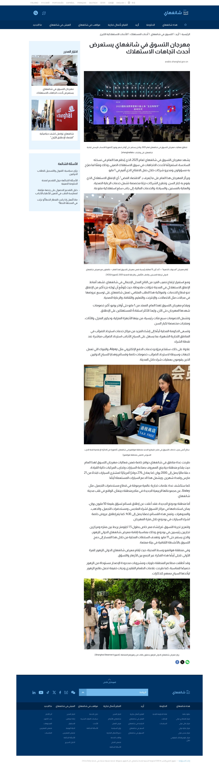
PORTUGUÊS (57, 3)
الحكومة (150, 24)
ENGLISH (120, 3)
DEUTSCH (93, 3)
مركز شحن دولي (184, 733)
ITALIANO (34, 3)
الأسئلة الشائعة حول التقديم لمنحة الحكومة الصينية (60, 182)
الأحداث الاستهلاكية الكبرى (114, 34)
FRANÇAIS (81, 3)
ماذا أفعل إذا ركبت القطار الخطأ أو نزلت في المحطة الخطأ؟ (57, 201)
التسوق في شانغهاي (162, 34)
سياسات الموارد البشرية (89, 719)
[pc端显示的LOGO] (176, 13)
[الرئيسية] (185, 24)
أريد (137, 24)
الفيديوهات (48, 723)
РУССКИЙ (45, 3)
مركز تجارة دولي (184, 728)
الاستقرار (72, 723)
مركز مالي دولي (184, 723)
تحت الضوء (48, 719)
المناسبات (48, 733)
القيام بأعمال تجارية (118, 24)
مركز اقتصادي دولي (183, 719)
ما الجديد (37, 24)
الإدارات (164, 719)
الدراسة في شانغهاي (136, 723)
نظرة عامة (186, 714)
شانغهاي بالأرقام (114, 719)
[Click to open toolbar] (44, 13)
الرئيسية (185, 34)
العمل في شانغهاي (136, 719)
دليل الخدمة (93, 714)
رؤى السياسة (116, 728)
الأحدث (95, 723)
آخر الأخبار (48, 714)
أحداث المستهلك (139, 34)
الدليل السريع (70, 742)
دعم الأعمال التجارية (114, 733)
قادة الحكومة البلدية (160, 714)
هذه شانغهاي (169, 24)
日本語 (111, 3)
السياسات (163, 723)
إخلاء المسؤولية (184, 761)
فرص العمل (116, 723)
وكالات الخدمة (116, 738)
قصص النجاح (116, 742)
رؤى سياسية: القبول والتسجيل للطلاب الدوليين (57, 172)
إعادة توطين (70, 719)
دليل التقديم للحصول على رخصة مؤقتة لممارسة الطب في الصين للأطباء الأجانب (56, 192)
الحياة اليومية (70, 728)
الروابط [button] (142, 692)
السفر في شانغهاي (136, 728)
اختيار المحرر (117, 714)
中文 (133, 3)
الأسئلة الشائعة (115, 747)
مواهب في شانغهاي (89, 24)
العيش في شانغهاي (60, 24)
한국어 (102, 3)
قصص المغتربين (69, 733)
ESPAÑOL (70, 3)
